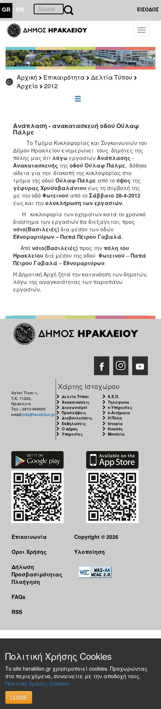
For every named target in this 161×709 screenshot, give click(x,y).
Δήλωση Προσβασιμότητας (37, 570)
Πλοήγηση (26, 581)
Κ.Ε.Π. (113, 396)
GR (6, 9)
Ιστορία (115, 423)
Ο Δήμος (70, 428)
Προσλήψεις (74, 412)
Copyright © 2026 (96, 536)
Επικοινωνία (29, 536)
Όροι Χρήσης (29, 551)
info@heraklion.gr (38, 414)
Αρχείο (27, 85)
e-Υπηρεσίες (120, 407)
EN (20, 9)
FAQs (18, 596)
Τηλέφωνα (118, 402)
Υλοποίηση (89, 551)
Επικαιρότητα (64, 77)
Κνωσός (115, 428)
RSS (17, 611)
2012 (51, 85)
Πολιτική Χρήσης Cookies (37, 683)
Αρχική (27, 77)
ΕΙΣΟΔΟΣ (148, 9)
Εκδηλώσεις (74, 423)
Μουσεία (116, 434)
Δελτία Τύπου (111, 77)
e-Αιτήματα (119, 412)
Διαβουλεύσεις (77, 418)
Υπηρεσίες (72, 434)
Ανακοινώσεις (75, 402)
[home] (51, 34)
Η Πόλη (115, 418)
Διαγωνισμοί (74, 407)
